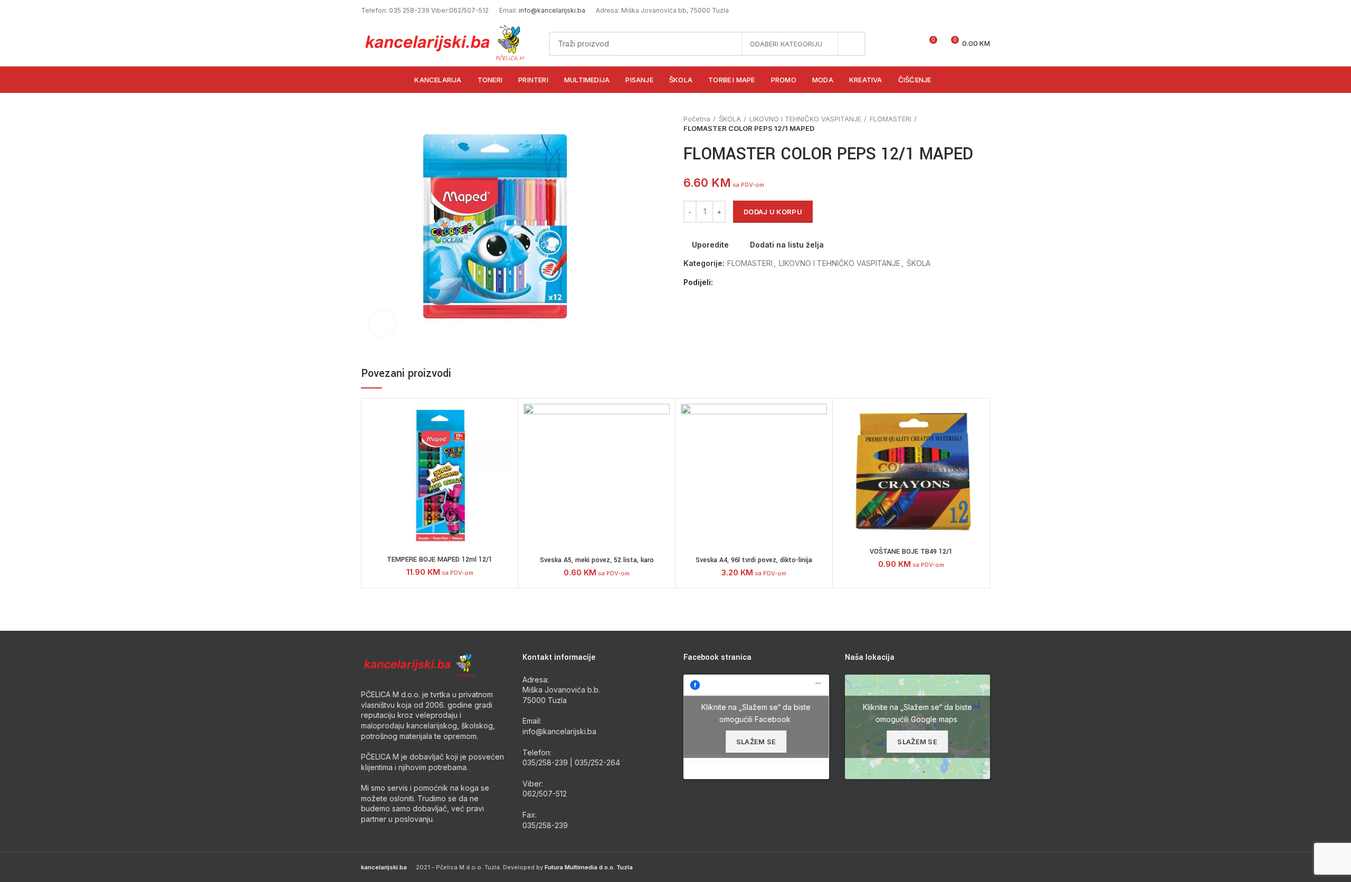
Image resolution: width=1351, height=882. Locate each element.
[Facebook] (724, 282)
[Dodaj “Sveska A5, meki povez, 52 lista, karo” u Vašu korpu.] (662, 445)
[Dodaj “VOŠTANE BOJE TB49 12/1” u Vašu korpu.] (976, 445)
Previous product (963, 123)
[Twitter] (736, 282)
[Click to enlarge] (382, 323)
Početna (696, 119)
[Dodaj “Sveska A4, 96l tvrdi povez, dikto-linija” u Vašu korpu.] (819, 445)
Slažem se (756, 741)
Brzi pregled (504, 468)
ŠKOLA (730, 119)
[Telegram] (772, 282)
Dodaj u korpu (773, 211)
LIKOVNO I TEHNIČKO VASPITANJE (805, 119)
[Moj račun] (890, 43)
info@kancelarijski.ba (552, 10)
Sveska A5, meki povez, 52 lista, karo (597, 560)
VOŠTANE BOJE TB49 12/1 (911, 551)
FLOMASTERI (890, 119)
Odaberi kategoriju (786, 44)
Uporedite (710, 245)
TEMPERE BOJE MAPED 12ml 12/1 (439, 559)
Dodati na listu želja (787, 245)
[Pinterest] (748, 282)
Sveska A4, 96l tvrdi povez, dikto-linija (754, 560)
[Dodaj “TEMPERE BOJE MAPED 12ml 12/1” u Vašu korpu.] (504, 445)
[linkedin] (760, 282)
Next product (984, 123)
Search (851, 44)
